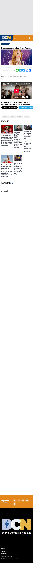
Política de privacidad (6, 556)
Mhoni (13, 116)
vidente (27, 116)
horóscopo (6, 116)
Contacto (3, 554)
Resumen (3, 548)
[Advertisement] (16, 17)
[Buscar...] (31, 38)
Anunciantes (4, 551)
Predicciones (5, 44)
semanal (20, 116)
